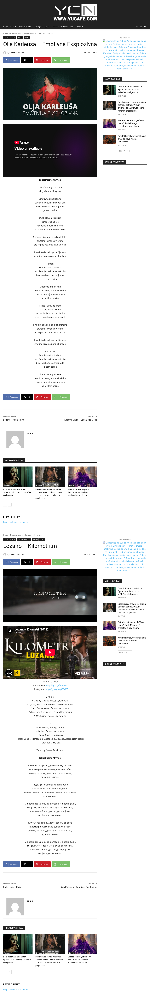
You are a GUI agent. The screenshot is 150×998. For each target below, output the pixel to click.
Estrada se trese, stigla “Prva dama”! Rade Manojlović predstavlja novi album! (80, 492)
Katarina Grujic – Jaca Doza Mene (80, 419)
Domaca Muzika (16, 33)
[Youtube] (145, 27)
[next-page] (10, 504)
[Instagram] (141, 27)
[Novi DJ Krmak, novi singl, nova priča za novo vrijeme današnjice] (109, 139)
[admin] (5, 52)
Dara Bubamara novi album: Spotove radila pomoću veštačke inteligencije (17, 492)
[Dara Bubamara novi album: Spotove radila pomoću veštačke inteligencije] (18, 477)
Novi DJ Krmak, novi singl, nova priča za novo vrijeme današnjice (132, 139)
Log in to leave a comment (16, 522)
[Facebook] (137, 27)
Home (5, 33)
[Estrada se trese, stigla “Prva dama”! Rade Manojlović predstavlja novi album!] (82, 477)
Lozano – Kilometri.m (13, 419)
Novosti (20, 37)
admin (12, 53)
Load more (123, 151)
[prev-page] (5, 504)
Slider (27, 37)
